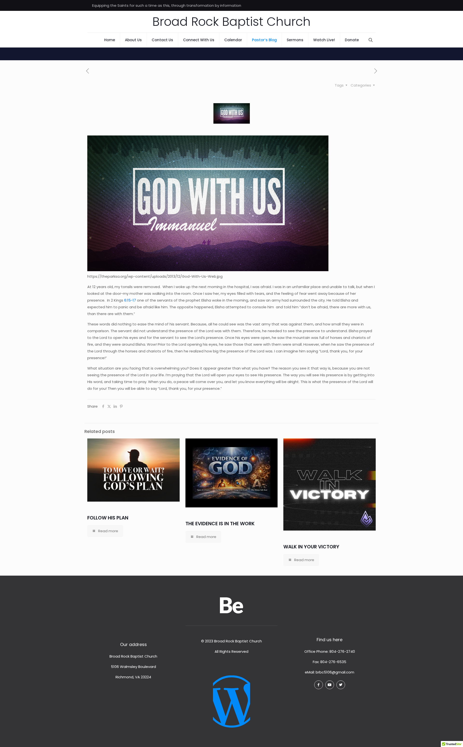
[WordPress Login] (231, 698)
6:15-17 (130, 300)
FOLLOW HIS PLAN (107, 517)
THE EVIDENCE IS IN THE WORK (220, 523)
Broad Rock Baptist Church (231, 21)
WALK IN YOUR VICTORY (311, 546)
